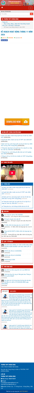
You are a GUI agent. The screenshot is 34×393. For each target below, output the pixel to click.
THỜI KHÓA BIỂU (8, 266)
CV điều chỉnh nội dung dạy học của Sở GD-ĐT (16, 225)
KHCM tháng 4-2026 (9, 259)
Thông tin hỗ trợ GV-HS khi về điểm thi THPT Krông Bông (17, 156)
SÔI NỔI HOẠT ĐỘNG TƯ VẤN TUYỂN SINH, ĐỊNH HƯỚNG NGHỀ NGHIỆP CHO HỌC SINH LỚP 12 (18, 245)
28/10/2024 (10, 37)
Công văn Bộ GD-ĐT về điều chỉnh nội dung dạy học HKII (18, 232)
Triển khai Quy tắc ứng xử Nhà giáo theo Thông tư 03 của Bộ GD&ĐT (17, 275)
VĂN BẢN (6, 211)
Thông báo (17, 25)
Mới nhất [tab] (5, 291)
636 (21, 37)
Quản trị (4, 37)
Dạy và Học (7, 23)
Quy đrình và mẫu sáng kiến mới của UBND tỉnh (17, 270)
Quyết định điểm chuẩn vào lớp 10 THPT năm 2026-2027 (17, 139)
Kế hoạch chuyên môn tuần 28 (12, 219)
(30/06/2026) (10, 189)
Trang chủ (5, 22)
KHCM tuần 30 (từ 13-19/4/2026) (12, 251)
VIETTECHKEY (24, 391)
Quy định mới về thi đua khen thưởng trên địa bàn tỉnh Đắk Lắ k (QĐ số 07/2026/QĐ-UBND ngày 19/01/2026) (16, 282)
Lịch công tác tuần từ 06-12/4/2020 (13, 214)
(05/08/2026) (4, 306)
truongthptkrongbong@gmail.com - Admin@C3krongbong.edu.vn (10, 383)
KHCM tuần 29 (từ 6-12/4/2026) (12, 255)
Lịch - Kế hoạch (9, 25)
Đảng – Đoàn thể (15, 23)
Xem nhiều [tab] (13, 291)
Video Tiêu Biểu (8, 162)
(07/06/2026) (20, 203)
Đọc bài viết (4, 40)
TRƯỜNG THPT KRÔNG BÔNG (11, 19)
